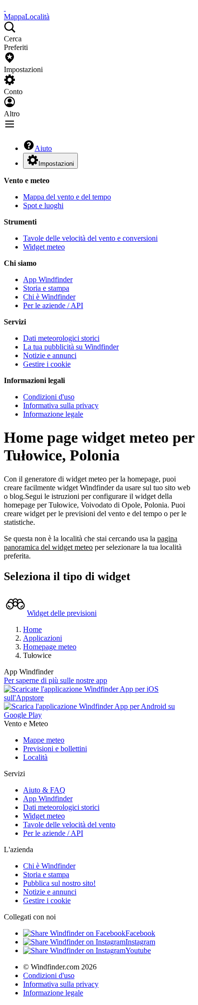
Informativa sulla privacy (61, 405)
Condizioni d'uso (48, 397)
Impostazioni (56, 163)
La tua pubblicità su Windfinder (71, 347)
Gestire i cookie (47, 364)
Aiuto (43, 148)
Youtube (138, 950)
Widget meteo (44, 247)
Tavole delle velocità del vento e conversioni (90, 238)
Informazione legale (53, 414)
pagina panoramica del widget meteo (90, 542)
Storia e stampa (46, 288)
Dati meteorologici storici (61, 338)
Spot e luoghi (43, 205)
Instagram (140, 942)
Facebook (140, 933)
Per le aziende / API (53, 305)
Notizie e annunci (49, 355)
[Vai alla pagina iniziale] (5, 8)
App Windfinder (48, 279)
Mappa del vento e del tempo (67, 197)
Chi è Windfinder (49, 297)
